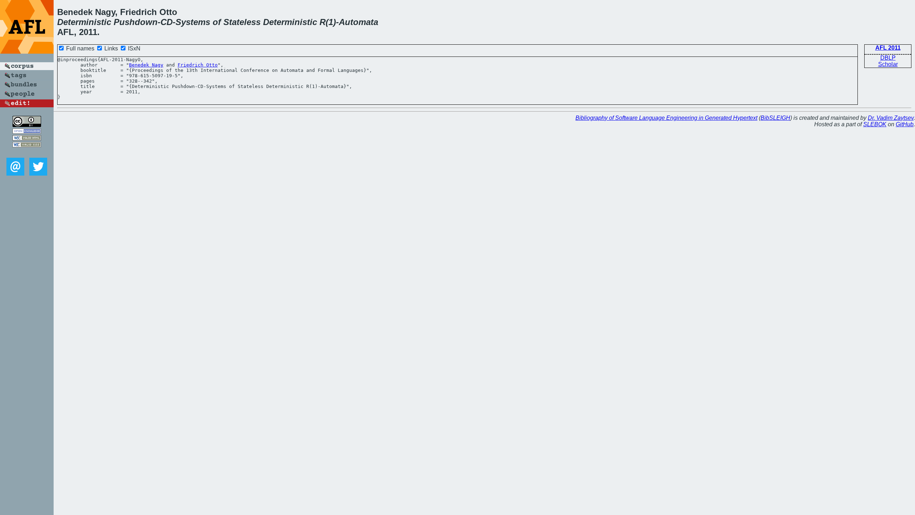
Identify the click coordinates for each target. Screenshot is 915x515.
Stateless (242, 22)
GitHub (905, 124)
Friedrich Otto (198, 65)
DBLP (888, 58)
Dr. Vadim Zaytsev (891, 118)
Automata (358, 22)
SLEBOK (874, 124)
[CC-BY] (27, 125)
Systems (192, 22)
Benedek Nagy (146, 65)
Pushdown (136, 22)
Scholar (888, 64)
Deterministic (84, 22)
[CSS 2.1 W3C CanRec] (27, 152)
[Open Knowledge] (27, 132)
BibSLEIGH (775, 118)
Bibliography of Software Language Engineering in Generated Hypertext (666, 118)
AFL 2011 (888, 48)
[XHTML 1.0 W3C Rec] (27, 139)
